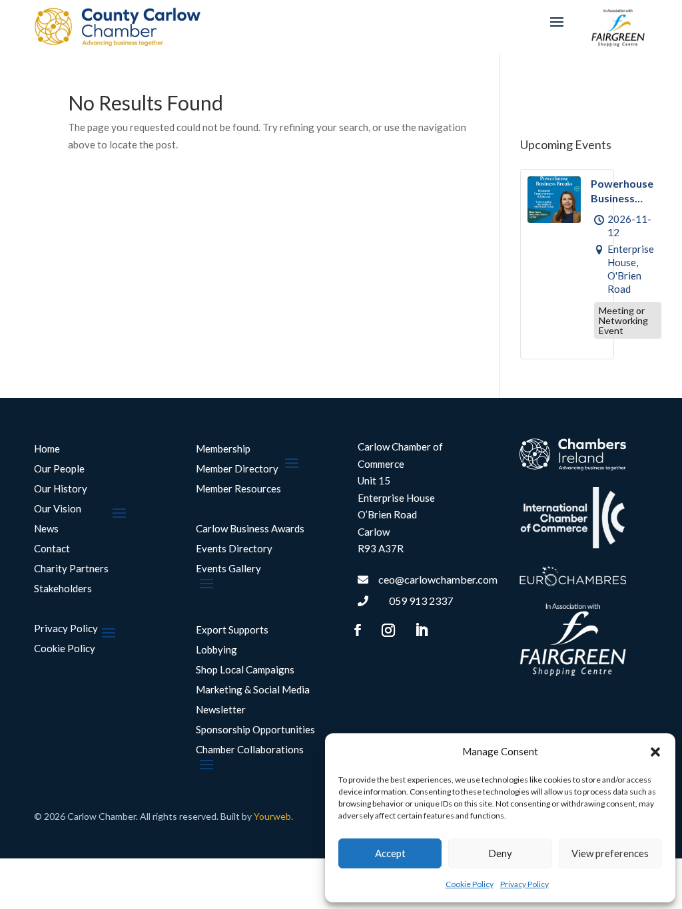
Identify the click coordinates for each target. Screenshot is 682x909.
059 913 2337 (421, 600)
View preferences (610, 853)
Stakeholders (63, 589)
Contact (52, 549)
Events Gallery (228, 569)
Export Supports (232, 630)
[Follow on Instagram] (388, 630)
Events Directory (234, 549)
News (46, 529)
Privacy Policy (524, 884)
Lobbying (216, 650)
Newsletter (221, 710)
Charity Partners (71, 569)
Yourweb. (273, 816)
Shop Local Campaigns (245, 670)
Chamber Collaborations (250, 750)
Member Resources (238, 489)
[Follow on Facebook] (358, 630)
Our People (59, 469)
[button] (655, 752)
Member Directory (237, 469)
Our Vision (57, 509)
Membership (223, 449)
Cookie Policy (470, 884)
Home (47, 449)
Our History (60, 489)
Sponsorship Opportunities (255, 730)
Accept (390, 853)
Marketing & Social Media (253, 690)
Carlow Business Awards (250, 529)
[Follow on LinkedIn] (421, 630)
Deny (500, 853)
